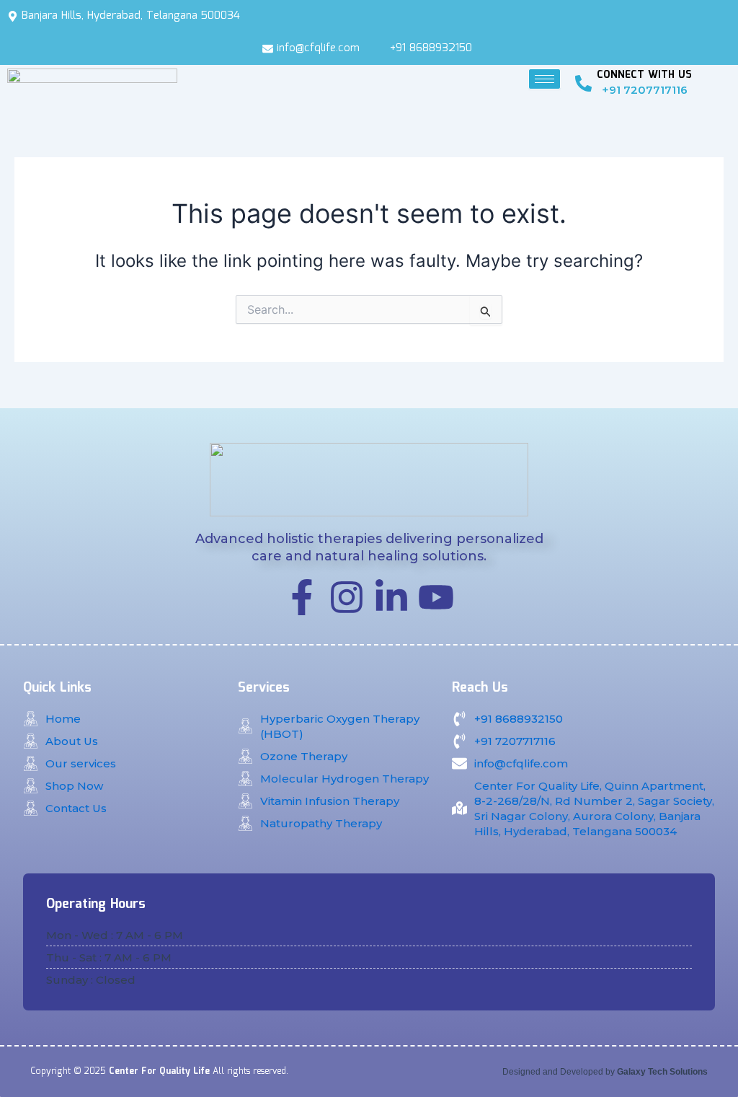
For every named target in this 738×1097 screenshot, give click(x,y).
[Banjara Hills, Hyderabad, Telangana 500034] (369, 16)
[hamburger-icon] (544, 79)
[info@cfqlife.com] (312, 49)
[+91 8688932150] (427, 49)
